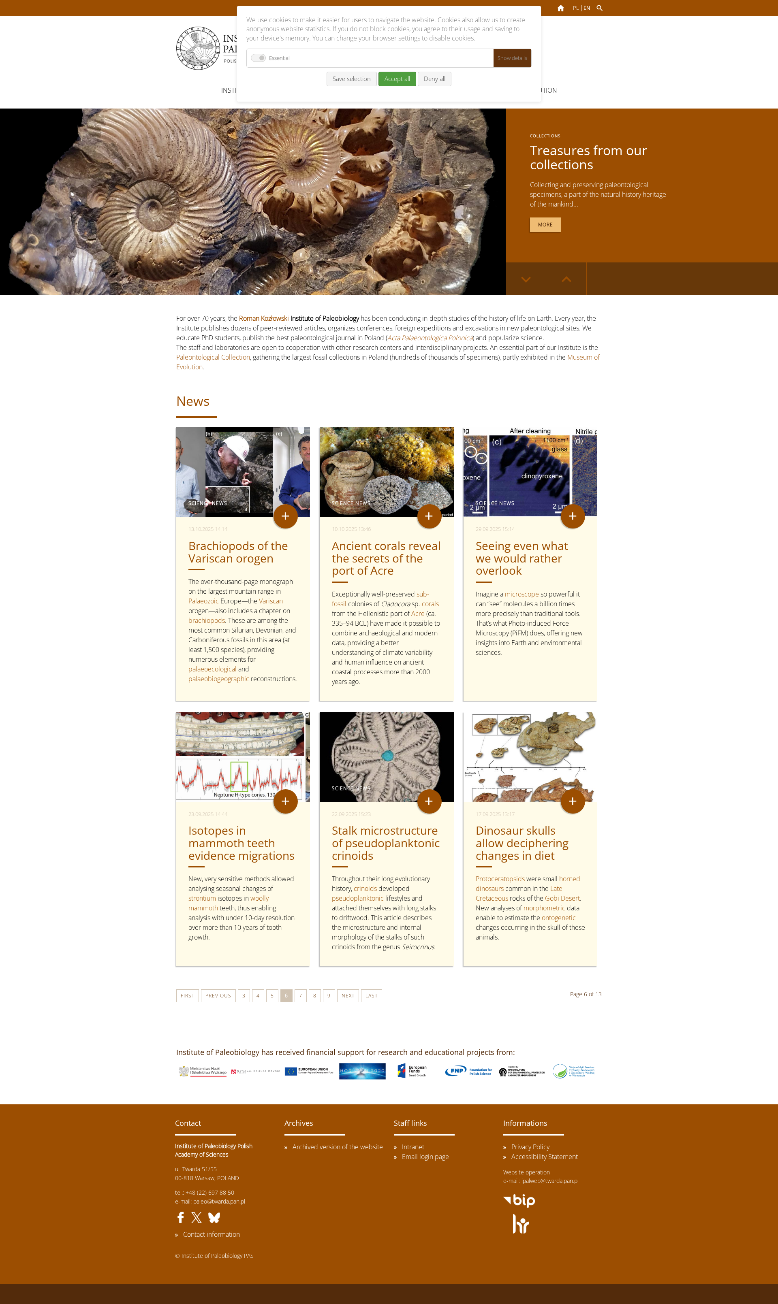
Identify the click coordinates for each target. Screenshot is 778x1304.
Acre (418, 613)
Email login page (425, 1156)
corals (430, 603)
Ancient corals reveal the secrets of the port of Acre (386, 558)
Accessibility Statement (544, 1156)
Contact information (211, 1234)
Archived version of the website (338, 1146)
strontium (202, 898)
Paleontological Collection (213, 357)
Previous (218, 995)
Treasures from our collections (588, 157)
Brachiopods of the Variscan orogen (238, 552)
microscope (522, 594)
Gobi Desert (562, 898)
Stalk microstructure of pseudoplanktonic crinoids (386, 842)
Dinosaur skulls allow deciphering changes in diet (522, 842)
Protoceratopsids (500, 878)
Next (348, 995)
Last (371, 995)
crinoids (365, 888)
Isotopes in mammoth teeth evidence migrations (241, 842)
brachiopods (206, 620)
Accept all (397, 79)
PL (576, 8)
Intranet (413, 1146)
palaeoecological (212, 669)
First (187, 995)
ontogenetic (559, 917)
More (545, 224)
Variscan (271, 601)
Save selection (352, 79)
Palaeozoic (203, 601)
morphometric (544, 907)
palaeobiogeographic (218, 678)
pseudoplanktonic (358, 898)
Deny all (434, 79)
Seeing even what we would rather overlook (522, 558)
